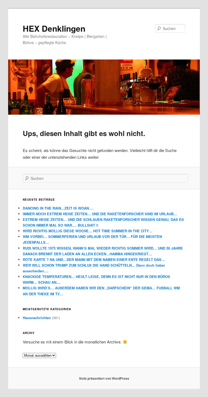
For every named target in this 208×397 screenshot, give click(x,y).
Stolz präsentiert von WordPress (104, 378)
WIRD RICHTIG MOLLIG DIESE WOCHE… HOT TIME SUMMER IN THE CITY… (87, 230)
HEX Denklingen (54, 28)
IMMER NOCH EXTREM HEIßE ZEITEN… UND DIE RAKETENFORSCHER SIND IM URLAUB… (100, 213)
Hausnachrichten (37, 317)
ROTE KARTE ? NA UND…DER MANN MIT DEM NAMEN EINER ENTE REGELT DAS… (94, 259)
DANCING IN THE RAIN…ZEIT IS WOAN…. (58, 208)
